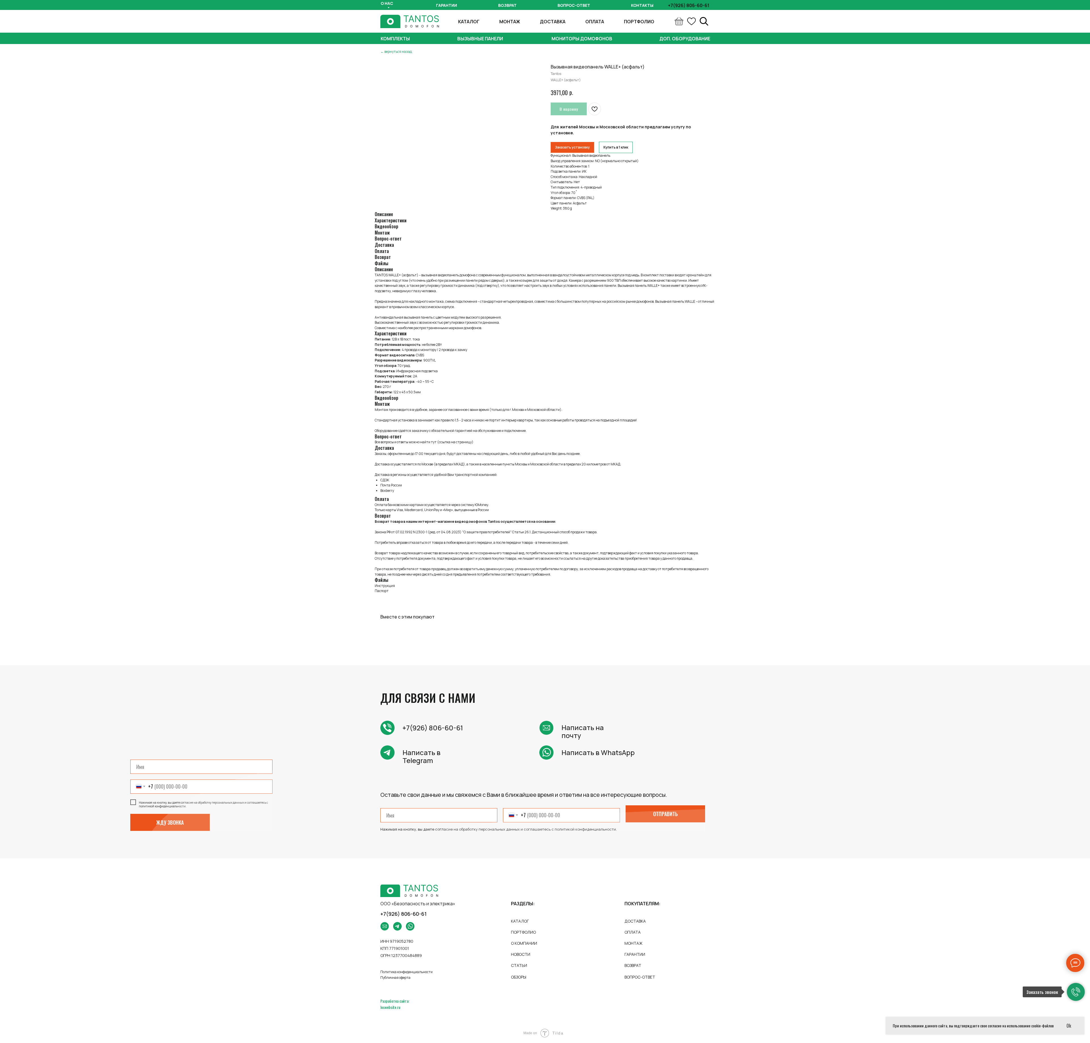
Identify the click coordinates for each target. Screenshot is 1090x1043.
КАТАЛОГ (468, 21)
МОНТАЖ (509, 21)
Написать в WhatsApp (598, 752)
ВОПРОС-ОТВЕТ (639, 977)
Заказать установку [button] (572, 147)
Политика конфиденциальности (406, 971)
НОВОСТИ (520, 954)
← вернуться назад (396, 51)
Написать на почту (582, 731)
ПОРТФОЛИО (639, 21)
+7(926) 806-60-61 (433, 727)
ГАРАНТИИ (634, 954)
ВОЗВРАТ (632, 965)
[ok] (691, 21)
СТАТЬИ (519, 965)
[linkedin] (704, 21)
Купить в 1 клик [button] (615, 147)
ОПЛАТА (594, 21)
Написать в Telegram (422, 756)
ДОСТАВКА (552, 21)
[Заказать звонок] (1075, 991)
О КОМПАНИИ (524, 943)
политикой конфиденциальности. (586, 829)
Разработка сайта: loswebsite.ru (394, 1004)
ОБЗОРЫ (518, 977)
